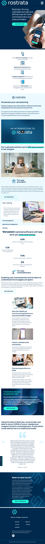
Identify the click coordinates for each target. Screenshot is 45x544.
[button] (3, 442)
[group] (22, 241)
